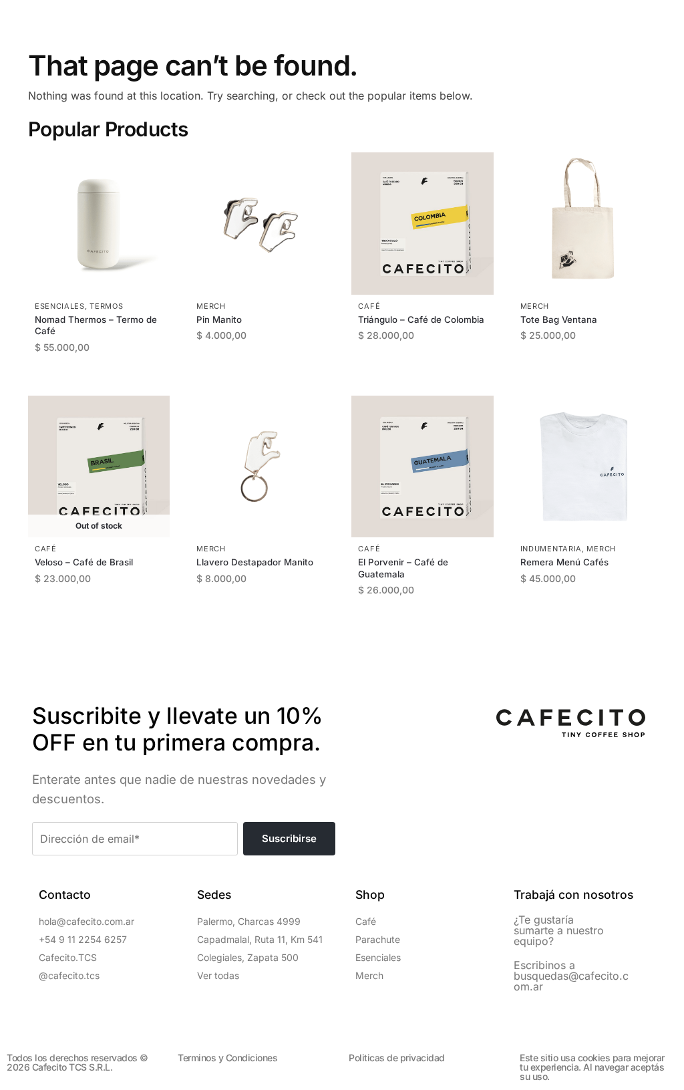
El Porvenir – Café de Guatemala (403, 568)
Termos (106, 306)
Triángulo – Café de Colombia (421, 319)
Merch (211, 306)
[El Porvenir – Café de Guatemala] (422, 466)
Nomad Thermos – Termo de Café (96, 325)
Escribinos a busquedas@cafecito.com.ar (571, 975)
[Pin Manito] (260, 223)
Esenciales (60, 306)
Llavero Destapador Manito (254, 562)
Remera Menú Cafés (564, 562)
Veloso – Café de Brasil (84, 562)
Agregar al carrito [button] (105, 382)
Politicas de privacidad (397, 1057)
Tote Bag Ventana (558, 319)
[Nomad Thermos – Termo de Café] (99, 223)
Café (369, 306)
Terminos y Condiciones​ (227, 1057)
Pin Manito (219, 319)
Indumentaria (551, 548)
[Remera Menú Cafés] (584, 466)
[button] (39, 18)
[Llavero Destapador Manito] (260, 466)
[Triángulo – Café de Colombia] (422, 223)
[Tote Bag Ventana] (584, 223)
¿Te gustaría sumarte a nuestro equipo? (559, 930)
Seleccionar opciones (429, 370)
